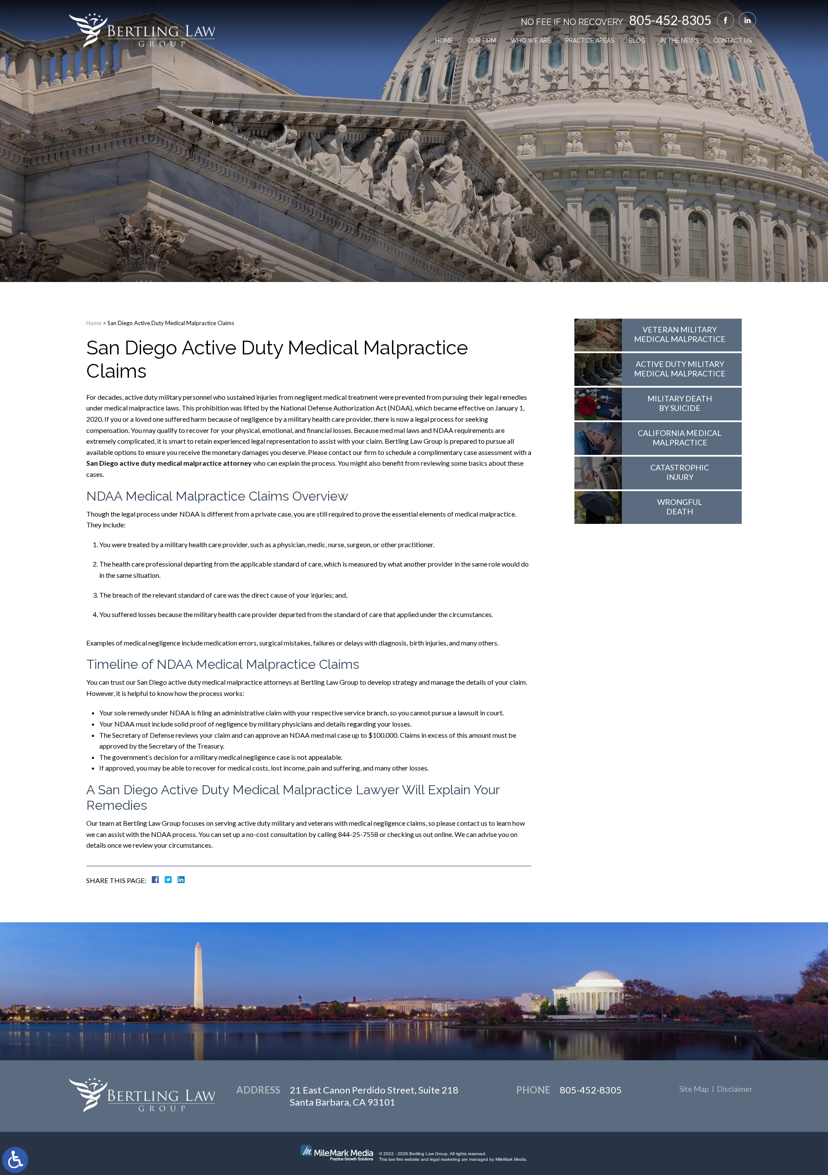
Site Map (694, 1089)
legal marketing (445, 1159)
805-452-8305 (670, 19)
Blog (637, 40)
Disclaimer (735, 1089)
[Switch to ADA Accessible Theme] (15, 1160)
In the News (679, 40)
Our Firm (481, 40)
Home (444, 40)
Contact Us (732, 40)
